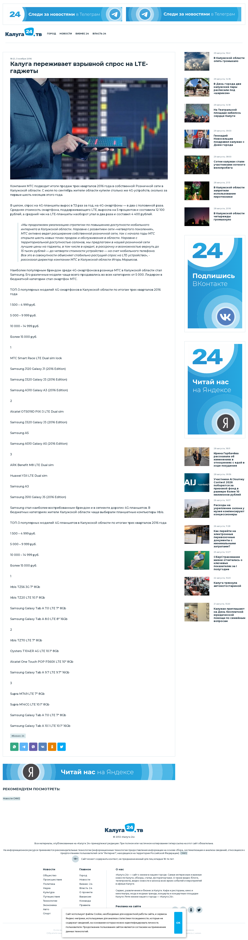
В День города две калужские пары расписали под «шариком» (227, 88)
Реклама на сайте (128, 906)
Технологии (50, 900)
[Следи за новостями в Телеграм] (183, 14)
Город (51, 33)
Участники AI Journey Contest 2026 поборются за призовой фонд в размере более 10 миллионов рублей (229, 487)
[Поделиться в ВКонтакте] (42, 747)
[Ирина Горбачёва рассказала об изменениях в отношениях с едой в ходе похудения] (196, 456)
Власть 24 (99, 33)
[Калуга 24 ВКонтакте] (215, 283)
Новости (66, 33)
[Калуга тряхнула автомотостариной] (196, 586)
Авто (46, 909)
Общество (49, 875)
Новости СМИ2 (11, 798)
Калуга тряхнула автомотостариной (227, 584)
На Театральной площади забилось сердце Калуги (227, 113)
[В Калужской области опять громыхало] (196, 61)
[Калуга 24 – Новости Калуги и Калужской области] (23, 32)
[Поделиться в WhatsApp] (14, 747)
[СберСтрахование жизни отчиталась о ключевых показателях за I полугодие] (196, 560)
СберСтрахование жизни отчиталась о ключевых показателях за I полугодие (228, 563)
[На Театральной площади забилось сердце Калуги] (196, 113)
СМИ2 (183, 853)
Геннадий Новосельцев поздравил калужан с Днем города (229, 140)
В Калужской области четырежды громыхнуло (229, 216)
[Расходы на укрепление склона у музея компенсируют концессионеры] (196, 508)
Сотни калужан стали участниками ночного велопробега (229, 164)
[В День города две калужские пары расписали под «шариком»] (196, 87)
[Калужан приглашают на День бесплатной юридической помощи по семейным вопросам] (196, 612)
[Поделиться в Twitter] (61, 747)
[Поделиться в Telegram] (24, 747)
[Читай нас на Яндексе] (89, 772)
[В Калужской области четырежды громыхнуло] (196, 216)
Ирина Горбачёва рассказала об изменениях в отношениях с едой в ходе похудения (229, 459)
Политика (49, 883)
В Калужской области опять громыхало (229, 60)
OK (178, 922)
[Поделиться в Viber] (33, 747)
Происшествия (52, 879)
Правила (84, 905)
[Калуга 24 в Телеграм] (64, 14)
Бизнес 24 (82, 33)
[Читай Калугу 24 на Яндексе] (215, 389)
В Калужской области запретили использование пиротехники (229, 192)
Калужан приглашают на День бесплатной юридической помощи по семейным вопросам (229, 615)
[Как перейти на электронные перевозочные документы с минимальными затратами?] (196, 534)
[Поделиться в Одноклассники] (52, 747)
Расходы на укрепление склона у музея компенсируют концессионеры (229, 510)
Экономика (50, 905)
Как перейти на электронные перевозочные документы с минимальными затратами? (225, 539)
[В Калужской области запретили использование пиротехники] (196, 190)
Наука (46, 888)
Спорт (47, 913)
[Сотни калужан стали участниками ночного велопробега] (196, 165)
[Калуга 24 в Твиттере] (199, 909)
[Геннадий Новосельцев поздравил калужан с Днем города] (196, 139)
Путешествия (51, 896)
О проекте (86, 892)
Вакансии (85, 896)
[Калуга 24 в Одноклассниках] (191, 909)
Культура (48, 892)
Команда (85, 900)
